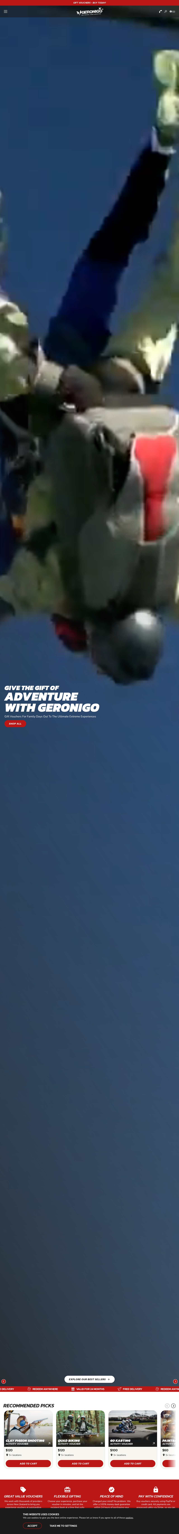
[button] (4, 1383)
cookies (129, 1517)
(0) (173, 11)
